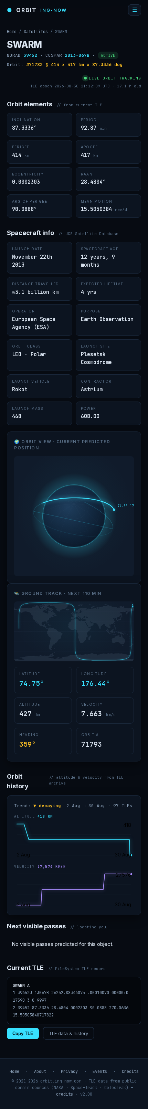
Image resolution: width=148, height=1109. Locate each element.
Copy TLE (22, 1033)
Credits (130, 1071)
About (40, 1071)
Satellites (36, 31)
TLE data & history (68, 1033)
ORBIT (37, 10)
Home (12, 31)
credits (64, 1094)
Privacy (69, 1071)
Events (100, 1071)
